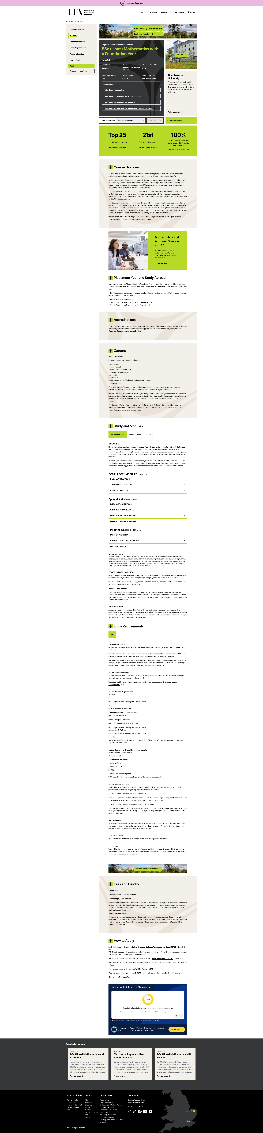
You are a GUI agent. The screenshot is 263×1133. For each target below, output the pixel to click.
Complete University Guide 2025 (148, 147)
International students (75, 1105)
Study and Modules (77, 42)
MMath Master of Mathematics (122, 300)
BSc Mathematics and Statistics (164, 287)
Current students (73, 1107)
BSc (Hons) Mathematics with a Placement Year (123, 96)
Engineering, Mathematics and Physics (117, 45)
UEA (86, 1100)
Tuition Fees (131, 895)
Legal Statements (106, 1102)
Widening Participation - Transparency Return (108, 1116)
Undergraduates (73, 1100)
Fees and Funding (77, 54)
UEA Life (179, 55)
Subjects (153, 12)
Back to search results (76, 21)
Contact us (89, 1110)
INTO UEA (165, 808)
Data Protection (105, 1112)
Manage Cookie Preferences (110, 1110)
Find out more (75, 1076)
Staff (68, 1110)
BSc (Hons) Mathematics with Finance (120, 102)
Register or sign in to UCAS (162, 958)
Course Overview (77, 29)
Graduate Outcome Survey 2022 (178, 149)
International (178, 12)
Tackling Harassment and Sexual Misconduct (112, 1121)
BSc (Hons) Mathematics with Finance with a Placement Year (129, 108)
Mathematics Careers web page (138, 380)
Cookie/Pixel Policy (107, 1107)
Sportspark (92, 1117)
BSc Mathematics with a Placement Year (124, 287)
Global (87, 1107)
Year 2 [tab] (139, 435)
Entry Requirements (78, 48)
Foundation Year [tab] (117, 435)
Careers (73, 35)
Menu (192, 12)
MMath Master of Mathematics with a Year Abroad (130, 305)
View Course (153, 121)
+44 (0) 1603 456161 (135, 1106)
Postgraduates (72, 1102)
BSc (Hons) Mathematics (114, 90)
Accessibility (104, 1100)
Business (88, 1105)
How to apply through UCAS (119, 977)
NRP (92, 1115)
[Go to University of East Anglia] (81, 12)
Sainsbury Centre (92, 1112)
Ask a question (174, 112)
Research (165, 12)
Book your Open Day (142, 34)
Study (143, 12)
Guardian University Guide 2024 (117, 147)
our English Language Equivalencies (170, 798)
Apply (72, 66)
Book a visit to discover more (146, 869)
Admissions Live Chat (78, 71)
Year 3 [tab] (148, 435)
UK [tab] (112, 635)
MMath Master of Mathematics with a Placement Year (131, 302)
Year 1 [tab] (131, 435)
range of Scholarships (153, 908)
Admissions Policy (118, 839)
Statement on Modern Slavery (111, 1105)
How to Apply (75, 60)
